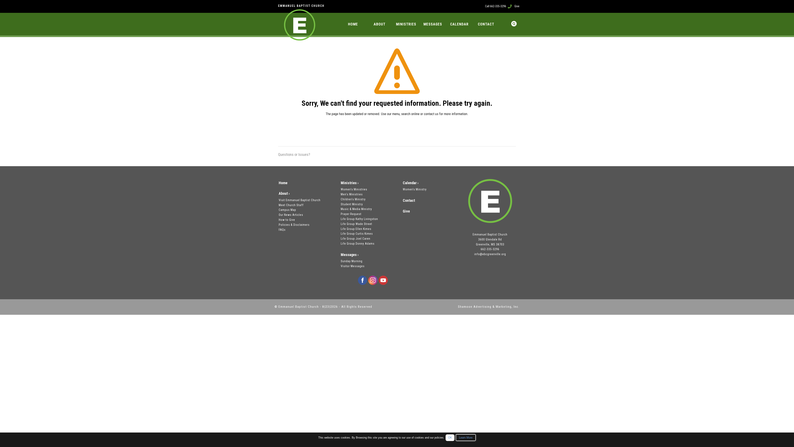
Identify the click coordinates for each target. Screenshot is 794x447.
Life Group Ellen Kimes (356, 229)
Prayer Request (351, 214)
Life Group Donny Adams (357, 243)
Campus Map (287, 209)
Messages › (350, 254)
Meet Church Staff (291, 205)
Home (283, 183)
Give (516, 6)
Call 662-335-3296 (495, 6)
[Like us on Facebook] (362, 280)
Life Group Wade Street (356, 224)
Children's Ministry (353, 199)
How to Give (287, 219)
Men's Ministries (352, 194)
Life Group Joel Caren (355, 238)
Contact (409, 200)
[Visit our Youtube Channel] (383, 280)
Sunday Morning (351, 261)
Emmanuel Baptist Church (299, 307)
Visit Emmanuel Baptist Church (299, 200)
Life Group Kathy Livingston (359, 219)
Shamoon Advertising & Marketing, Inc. (488, 307)
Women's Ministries (354, 189)
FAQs (282, 229)
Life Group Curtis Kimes (357, 233)
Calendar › (411, 183)
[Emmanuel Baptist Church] (490, 201)
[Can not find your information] (397, 73)
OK (450, 437)
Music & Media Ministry (356, 209)
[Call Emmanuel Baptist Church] (509, 6)
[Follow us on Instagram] (373, 280)
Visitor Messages (353, 266)
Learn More (465, 437)
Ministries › (350, 183)
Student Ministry (352, 204)
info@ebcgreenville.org (490, 254)
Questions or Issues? (294, 154)
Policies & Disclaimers (294, 224)
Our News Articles (291, 214)
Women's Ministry (415, 189)
